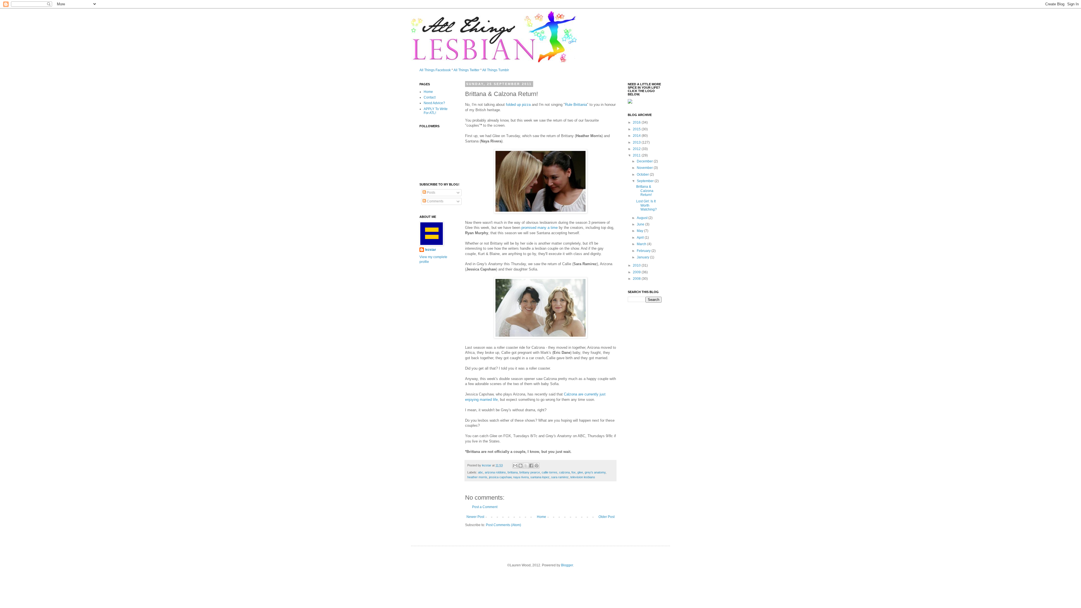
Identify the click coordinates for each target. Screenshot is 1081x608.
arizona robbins (495, 472)
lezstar (430, 250)
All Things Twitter (466, 70)
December (645, 161)
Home (541, 517)
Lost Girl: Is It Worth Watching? (646, 205)
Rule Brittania (576, 104)
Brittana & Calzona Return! (644, 191)
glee (580, 472)
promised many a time (539, 227)
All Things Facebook (435, 70)
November (645, 168)
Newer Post (475, 517)
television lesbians (582, 477)
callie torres (549, 472)
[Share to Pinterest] (536, 465)
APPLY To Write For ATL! (436, 111)
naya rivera (521, 477)
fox (573, 472)
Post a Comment (484, 507)
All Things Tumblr (495, 70)
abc (480, 472)
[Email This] (515, 465)
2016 (637, 122)
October (643, 174)
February (644, 251)
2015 (637, 129)
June (641, 224)
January (643, 257)
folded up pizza (518, 104)
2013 (637, 142)
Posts (430, 193)
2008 (637, 279)
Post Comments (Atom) (503, 525)
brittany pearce (529, 472)
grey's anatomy (595, 472)
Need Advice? (434, 103)
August (642, 218)
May (640, 231)
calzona (564, 472)
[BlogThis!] (520, 465)
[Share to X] (526, 465)
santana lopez (540, 477)
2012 (637, 149)
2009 (637, 272)
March (642, 244)
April (641, 238)
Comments (434, 201)
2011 (637, 155)
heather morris (477, 477)
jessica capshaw (500, 477)
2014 (637, 136)
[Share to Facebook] (531, 465)
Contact (429, 97)
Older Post (606, 517)
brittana (513, 472)
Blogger (567, 565)
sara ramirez (560, 477)
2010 (637, 265)
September (646, 181)
